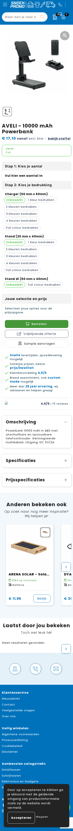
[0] (53, 17)
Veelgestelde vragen (18, 710)
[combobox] (20, 17)
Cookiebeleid (12, 746)
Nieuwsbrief (11, 699)
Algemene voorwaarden (20, 734)
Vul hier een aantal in (24, 176)
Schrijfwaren (11, 776)
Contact (8, 704)
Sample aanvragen (39, 344)
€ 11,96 (15, 598)
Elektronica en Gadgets (20, 781)
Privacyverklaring (15, 740)
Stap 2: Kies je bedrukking (28, 185)
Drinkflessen (11, 770)
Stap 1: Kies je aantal (23, 166)
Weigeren (42, 816)
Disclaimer (10, 752)
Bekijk (42, 598)
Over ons (9, 716)
